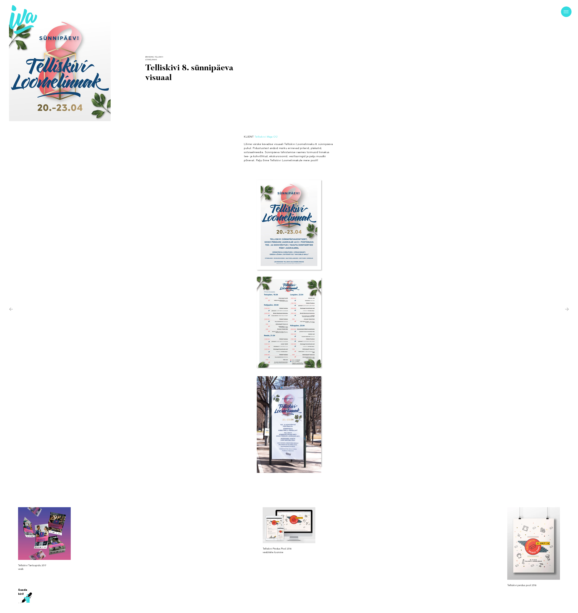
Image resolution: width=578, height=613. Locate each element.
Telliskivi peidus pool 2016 (522, 585)
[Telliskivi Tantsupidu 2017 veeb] (44, 533)
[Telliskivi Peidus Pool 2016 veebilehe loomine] (289, 525)
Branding (149, 57)
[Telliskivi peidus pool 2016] (533, 543)
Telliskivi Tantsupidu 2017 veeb (32, 567)
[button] (60, 70)
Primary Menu (566, 11)
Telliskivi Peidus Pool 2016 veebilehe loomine (277, 550)
